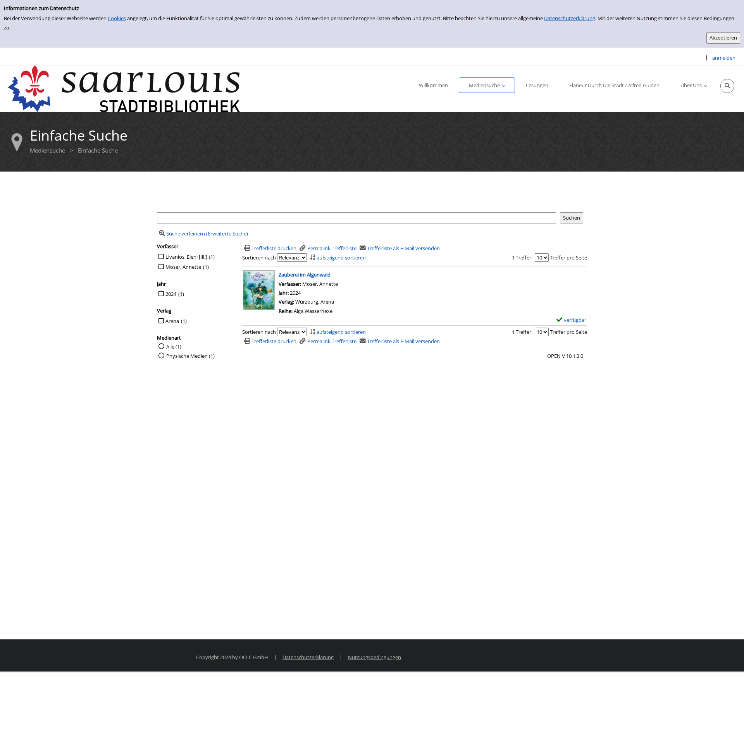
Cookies (117, 18)
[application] (487, 85)
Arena (172, 321)
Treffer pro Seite (568, 257)
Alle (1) (173, 346)
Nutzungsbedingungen (374, 657)
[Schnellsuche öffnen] (727, 86)
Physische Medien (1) (190, 355)
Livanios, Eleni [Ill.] (186, 256)
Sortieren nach (259, 257)
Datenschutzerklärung (569, 18)
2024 (170, 293)
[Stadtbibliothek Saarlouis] (124, 88)
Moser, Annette (183, 266)
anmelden (723, 57)
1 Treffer (521, 257)
